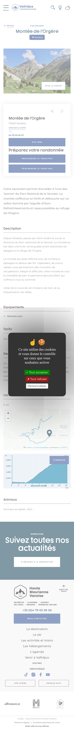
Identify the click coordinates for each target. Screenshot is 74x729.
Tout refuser (38, 379)
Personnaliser (37, 386)
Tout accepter (38, 372)
